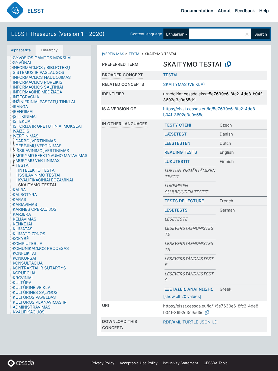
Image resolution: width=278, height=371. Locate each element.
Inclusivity (180, 363)
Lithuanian (175, 34)
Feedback (245, 10)
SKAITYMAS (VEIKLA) (184, 84)
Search (260, 34)
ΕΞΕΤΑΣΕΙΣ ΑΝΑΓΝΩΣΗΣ (189, 289)
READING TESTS (181, 152)
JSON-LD (208, 322)
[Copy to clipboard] (228, 64)
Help (264, 10)
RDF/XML (172, 322)
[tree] (49, 185)
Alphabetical (21, 50)
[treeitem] (44, 57)
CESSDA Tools (216, 363)
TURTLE (190, 322)
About (224, 10)
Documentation (197, 10)
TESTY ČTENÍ (178, 125)
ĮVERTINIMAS (113, 54)
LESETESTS (176, 210)
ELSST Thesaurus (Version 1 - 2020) (58, 34)
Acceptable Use (138, 363)
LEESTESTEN (177, 143)
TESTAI (134, 54)
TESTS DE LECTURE (184, 200)
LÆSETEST (176, 134)
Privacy (102, 363)
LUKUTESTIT (177, 161)
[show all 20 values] (182, 296)
